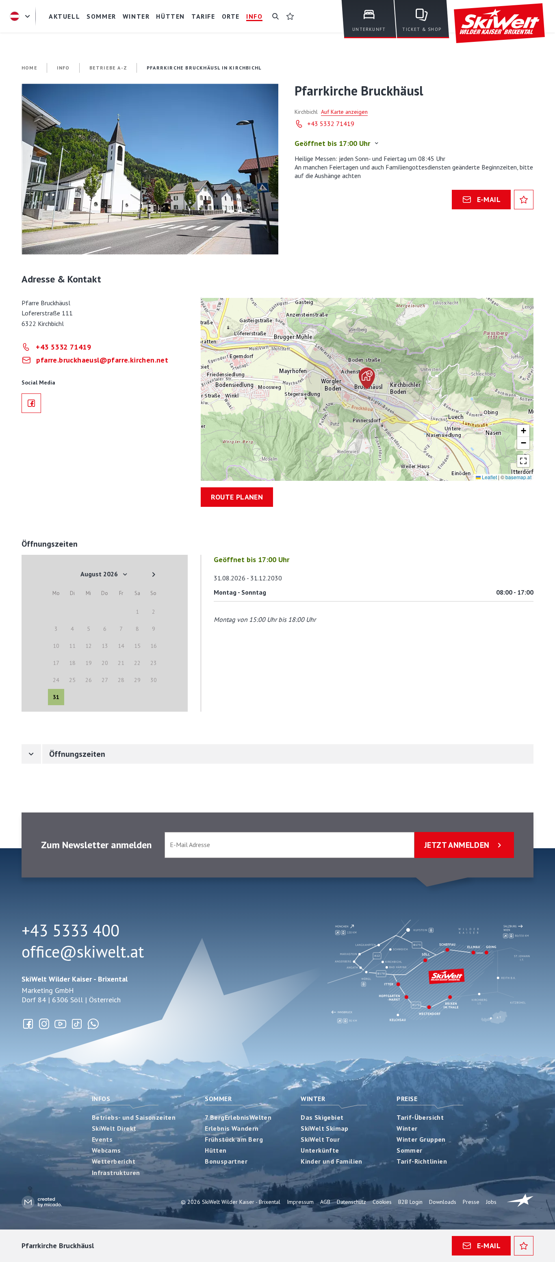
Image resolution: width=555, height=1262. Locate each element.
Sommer (218, 1099)
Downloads (442, 1202)
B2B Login (410, 1202)
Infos (101, 1099)
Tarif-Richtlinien (422, 1161)
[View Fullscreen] (523, 461)
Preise (407, 1099)
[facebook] (31, 403)
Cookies (382, 1202)
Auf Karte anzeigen (344, 111)
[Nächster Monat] (153, 574)
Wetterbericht (113, 1161)
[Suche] (275, 16)
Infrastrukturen (116, 1173)
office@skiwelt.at (83, 951)
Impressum (300, 1202)
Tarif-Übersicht (420, 1117)
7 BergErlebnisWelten (238, 1117)
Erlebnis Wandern (231, 1128)
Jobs (491, 1202)
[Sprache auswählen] (21, 16)
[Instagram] (44, 1023)
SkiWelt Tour (320, 1139)
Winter (313, 1099)
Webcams (106, 1150)
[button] (150, 169)
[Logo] (499, 23)
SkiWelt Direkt (114, 1128)
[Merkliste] (290, 16)
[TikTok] (76, 1023)
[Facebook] (28, 1023)
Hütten (215, 1150)
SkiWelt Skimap (325, 1128)
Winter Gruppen (421, 1139)
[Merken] (523, 199)
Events (102, 1139)
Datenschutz (351, 1202)
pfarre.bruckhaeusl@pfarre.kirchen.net (102, 360)
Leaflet (489, 477)
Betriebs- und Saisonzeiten (134, 1117)
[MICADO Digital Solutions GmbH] (42, 1202)
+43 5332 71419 (330, 123)
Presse (471, 1202)
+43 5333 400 (70, 930)
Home (29, 68)
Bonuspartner (226, 1161)
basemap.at (518, 477)
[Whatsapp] (93, 1023)
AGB (325, 1202)
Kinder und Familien (331, 1161)
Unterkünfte (320, 1150)
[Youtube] (60, 1023)
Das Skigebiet (322, 1117)
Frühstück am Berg (234, 1139)
